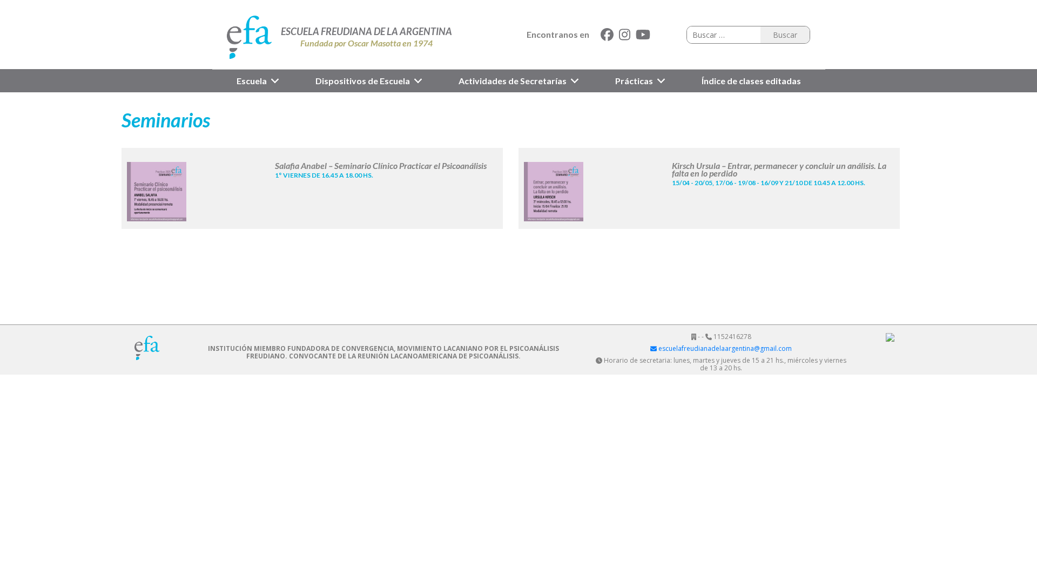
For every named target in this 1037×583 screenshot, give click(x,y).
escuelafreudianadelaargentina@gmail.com (724, 348)
